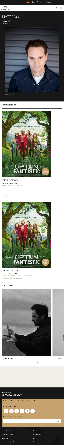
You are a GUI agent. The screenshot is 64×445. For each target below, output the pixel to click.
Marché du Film (6, 438)
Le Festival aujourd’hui (9, 442)
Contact (35, 442)
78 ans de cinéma (38, 431)
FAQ (34, 438)
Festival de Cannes (8, 431)
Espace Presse (37, 434)
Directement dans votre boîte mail (13, 417)
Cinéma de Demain (8, 434)
